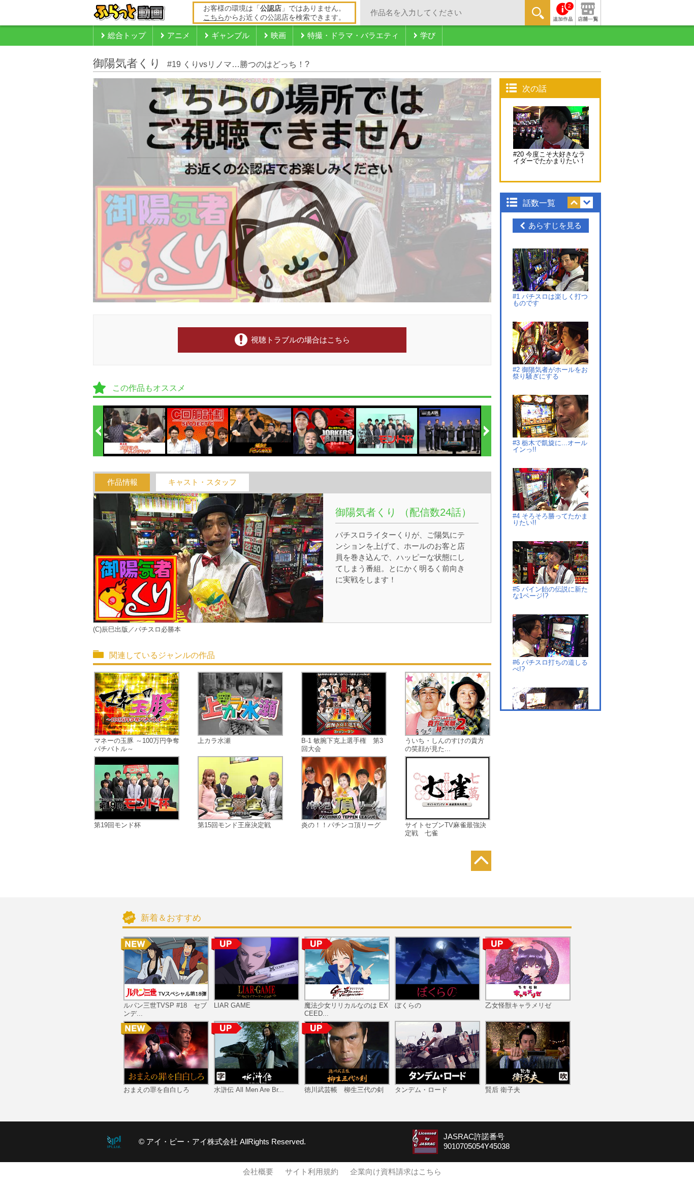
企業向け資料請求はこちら (395, 1172)
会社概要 (258, 1172)
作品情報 (122, 482)
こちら (214, 17)
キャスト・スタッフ (202, 482)
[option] (135, 431)
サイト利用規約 (311, 1172)
